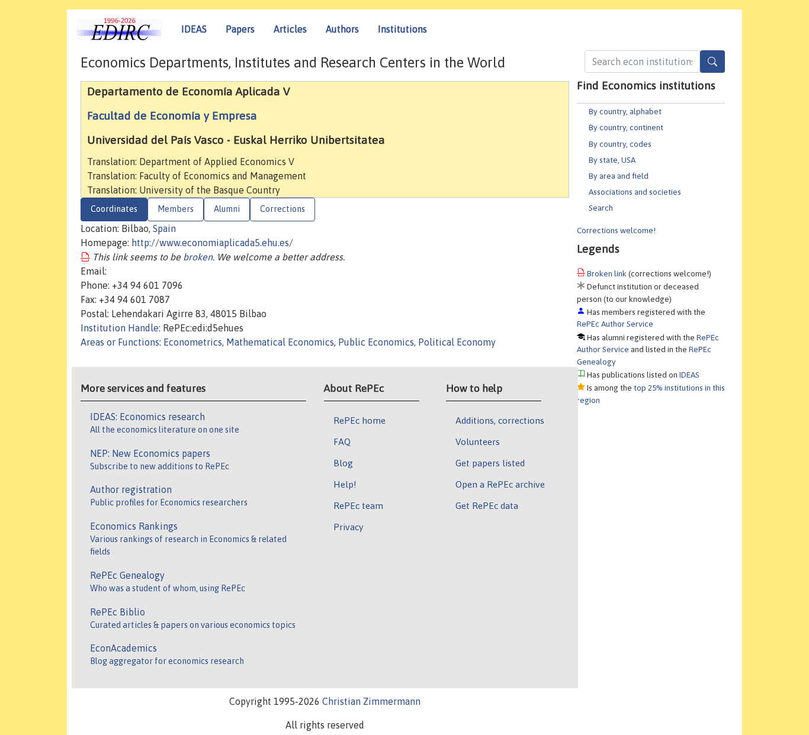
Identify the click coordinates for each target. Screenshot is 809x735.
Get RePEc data (486, 505)
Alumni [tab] (227, 209)
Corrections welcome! (616, 230)
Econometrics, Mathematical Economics (248, 342)
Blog (343, 462)
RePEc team (358, 505)
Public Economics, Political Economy (417, 342)
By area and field (619, 175)
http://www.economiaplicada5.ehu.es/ (212, 242)
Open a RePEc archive (500, 484)
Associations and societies (635, 191)
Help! (345, 484)
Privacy (348, 526)
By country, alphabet (625, 111)
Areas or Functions (120, 342)
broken (198, 257)
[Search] (712, 61)
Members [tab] (176, 209)
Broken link (607, 273)
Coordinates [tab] (114, 209)
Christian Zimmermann (371, 701)
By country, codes (620, 144)
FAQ (342, 441)
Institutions (402, 29)
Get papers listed (490, 462)
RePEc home (359, 420)
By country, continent (626, 127)
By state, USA (612, 160)
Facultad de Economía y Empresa (172, 115)
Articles (290, 29)
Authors (342, 29)
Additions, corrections (499, 420)
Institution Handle (120, 328)
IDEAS (194, 29)
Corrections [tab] (282, 209)
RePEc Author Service (615, 323)
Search (601, 207)
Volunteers (477, 441)
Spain (164, 228)
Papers (240, 29)
